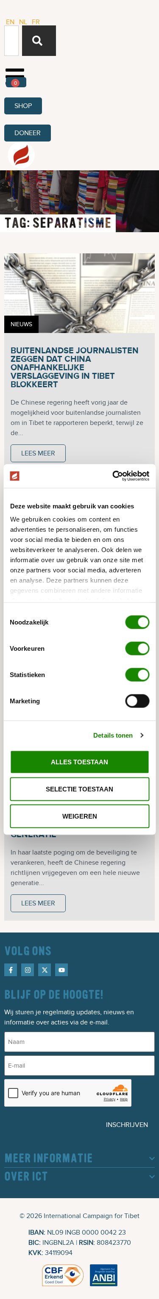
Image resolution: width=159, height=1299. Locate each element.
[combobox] (11, 40)
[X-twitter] (44, 969)
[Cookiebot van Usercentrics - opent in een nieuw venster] (113, 476)
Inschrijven (127, 1125)
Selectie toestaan (79, 788)
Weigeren (79, 815)
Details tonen (113, 735)
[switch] (137, 648)
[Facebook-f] (10, 969)
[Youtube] (61, 969)
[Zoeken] (39, 40)
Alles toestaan (79, 761)
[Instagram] (27, 969)
